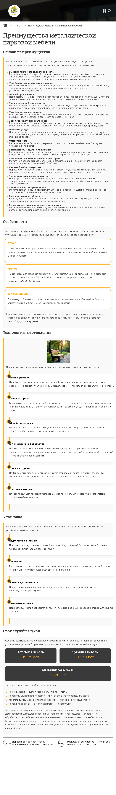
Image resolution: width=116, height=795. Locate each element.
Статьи (17, 25)
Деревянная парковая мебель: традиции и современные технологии (32, 743)
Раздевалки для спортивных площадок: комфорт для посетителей (88, 743)
